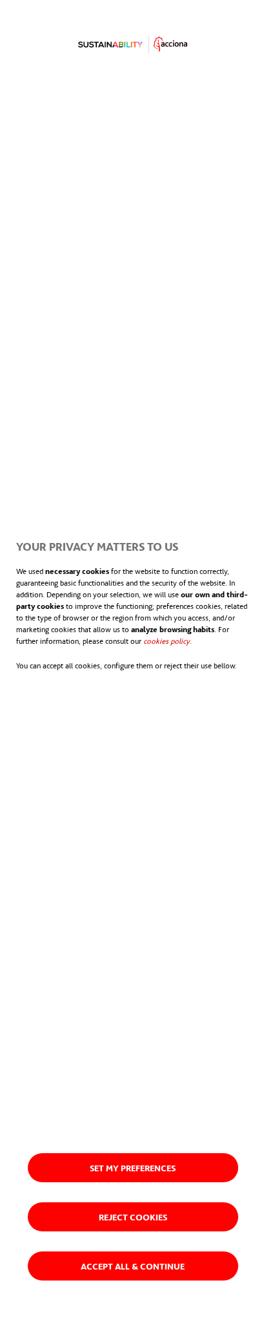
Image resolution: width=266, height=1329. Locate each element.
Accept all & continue (133, 1265)
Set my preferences (133, 1167)
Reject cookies (133, 1216)
